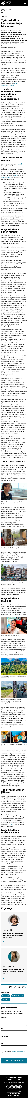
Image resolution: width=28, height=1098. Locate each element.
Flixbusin (10, 824)
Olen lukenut (14, 1051)
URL (2, 1044)
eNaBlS (18, 164)
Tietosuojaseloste (13, 1093)
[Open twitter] (16, 1087)
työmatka (5, 999)
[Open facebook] (8, 1087)
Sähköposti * (5, 1036)
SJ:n (15, 175)
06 (3, 12)
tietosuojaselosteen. (18, 1051)
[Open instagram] (12, 1087)
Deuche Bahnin (5, 177)
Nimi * (3, 1029)
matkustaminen (17, 996)
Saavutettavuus (13, 1095)
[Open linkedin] (20, 1087)
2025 (3, 10)
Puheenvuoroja (6, 9)
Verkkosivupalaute (13, 1092)
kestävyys (5, 996)
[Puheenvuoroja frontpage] (6, 3)
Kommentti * (5, 1017)
